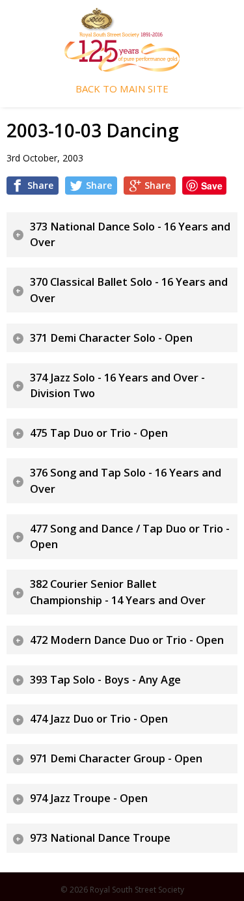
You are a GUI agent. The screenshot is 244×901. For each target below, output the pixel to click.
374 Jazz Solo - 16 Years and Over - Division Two (117, 385)
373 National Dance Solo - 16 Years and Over (130, 234)
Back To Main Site (122, 88)
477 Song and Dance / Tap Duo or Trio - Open (130, 536)
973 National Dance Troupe (100, 838)
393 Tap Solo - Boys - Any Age (105, 679)
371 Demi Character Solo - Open (111, 338)
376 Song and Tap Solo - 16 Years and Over (125, 480)
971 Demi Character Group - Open (116, 758)
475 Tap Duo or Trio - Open (99, 433)
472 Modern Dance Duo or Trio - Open (127, 640)
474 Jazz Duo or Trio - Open (99, 719)
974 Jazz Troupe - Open (89, 798)
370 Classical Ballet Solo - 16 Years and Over (129, 290)
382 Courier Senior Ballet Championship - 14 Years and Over (118, 592)
